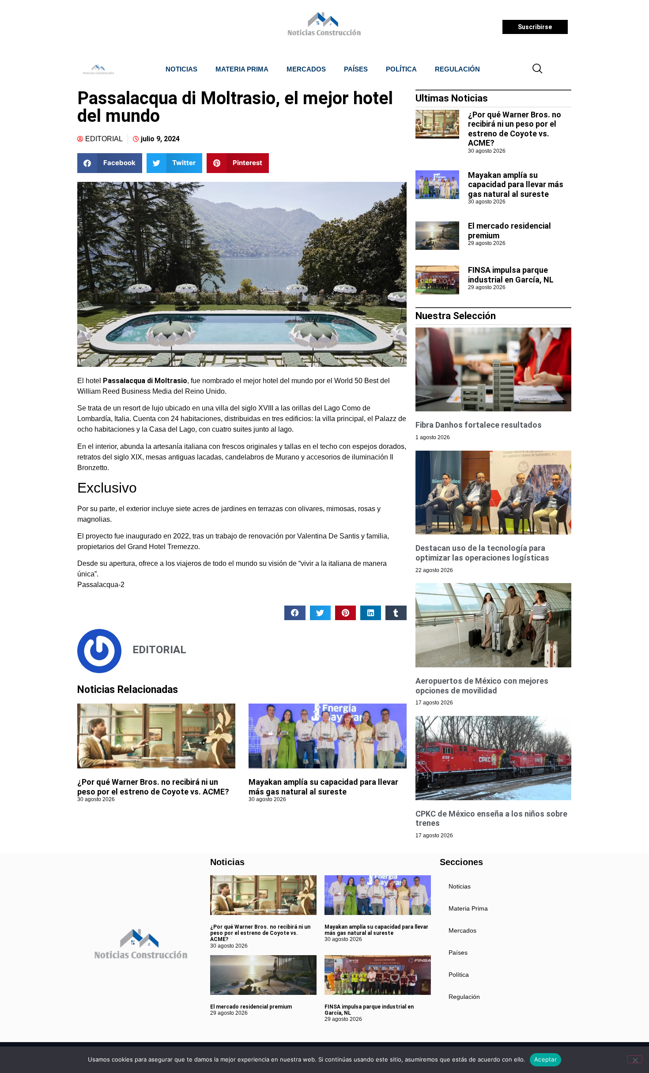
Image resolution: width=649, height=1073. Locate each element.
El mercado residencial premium (251, 1007)
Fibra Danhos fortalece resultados (478, 424)
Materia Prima (241, 69)
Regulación (457, 69)
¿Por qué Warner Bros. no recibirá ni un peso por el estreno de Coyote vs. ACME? (153, 786)
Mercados (306, 69)
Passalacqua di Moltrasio (145, 380)
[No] (634, 1059)
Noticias (181, 69)
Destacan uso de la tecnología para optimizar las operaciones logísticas (482, 552)
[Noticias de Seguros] (323, 27)
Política (401, 69)
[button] (538, 69)
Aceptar (545, 1059)
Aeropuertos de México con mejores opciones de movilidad (481, 685)
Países (356, 69)
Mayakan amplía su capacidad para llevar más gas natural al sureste (323, 786)
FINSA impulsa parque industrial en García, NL (511, 274)
